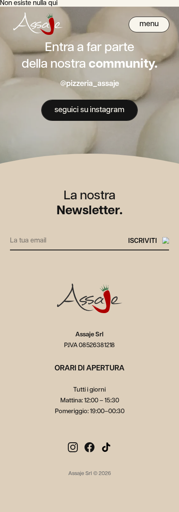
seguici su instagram (89, 110)
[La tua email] (69, 239)
